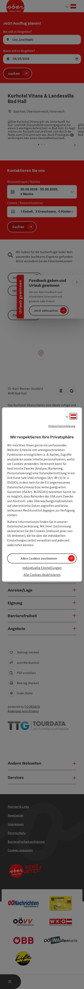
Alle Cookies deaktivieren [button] (42, 575)
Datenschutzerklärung (62, 426)
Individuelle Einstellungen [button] (42, 568)
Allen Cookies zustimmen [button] (39, 558)
